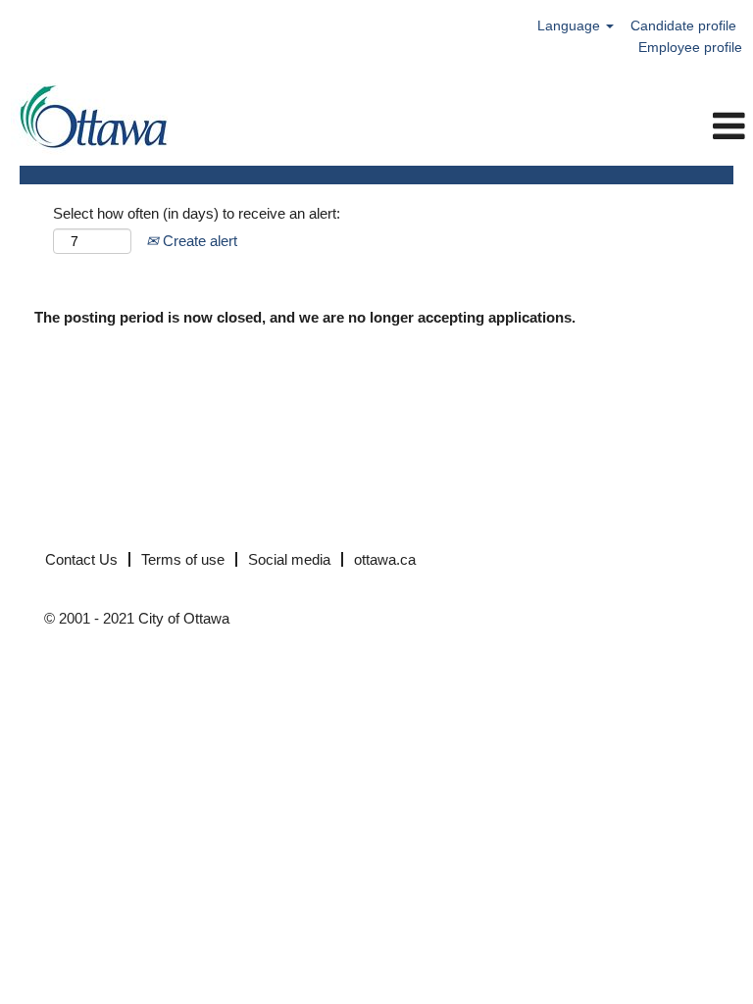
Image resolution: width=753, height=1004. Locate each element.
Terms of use (183, 559)
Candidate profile (683, 25)
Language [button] (570, 25)
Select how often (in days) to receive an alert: (196, 213)
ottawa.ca (385, 559)
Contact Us (81, 559)
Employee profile (690, 47)
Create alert (198, 240)
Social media (289, 559)
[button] (502, 126)
